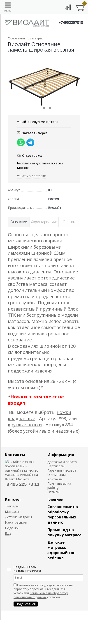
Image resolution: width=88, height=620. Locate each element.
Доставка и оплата (62, 462)
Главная (55, 499)
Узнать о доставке (31, 176)
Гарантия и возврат (62, 470)
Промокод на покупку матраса (64, 532)
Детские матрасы (18, 517)
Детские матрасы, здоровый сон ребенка (61, 550)
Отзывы (53, 492)
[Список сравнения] (67, 7)
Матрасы (12, 511)
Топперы (12, 506)
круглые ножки (25, 425)
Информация (60, 454)
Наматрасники (16, 522)
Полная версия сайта (18, 615)
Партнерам (56, 466)
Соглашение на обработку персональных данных (62, 514)
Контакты (15, 454)
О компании (56, 474)
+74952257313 (70, 22)
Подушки (12, 528)
